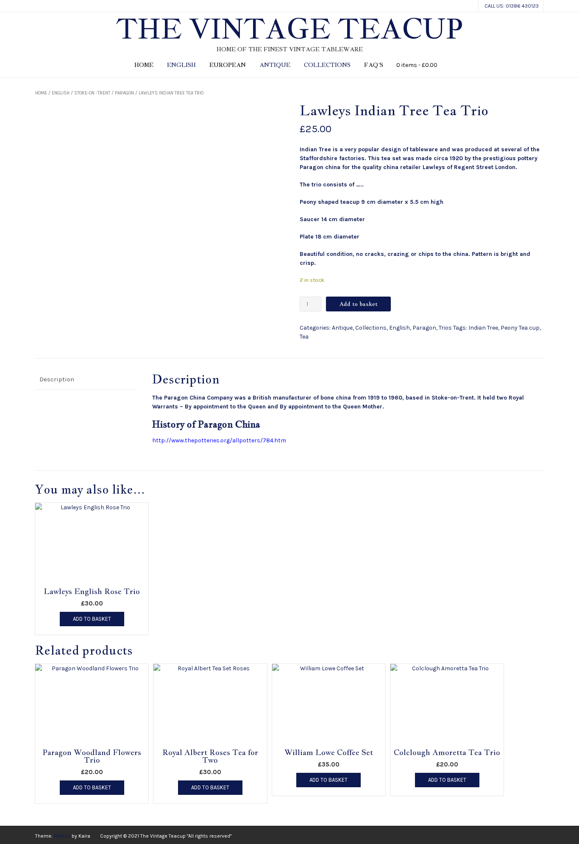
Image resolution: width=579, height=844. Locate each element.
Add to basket (358, 304)
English (181, 65)
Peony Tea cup (520, 327)
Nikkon (62, 836)
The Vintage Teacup (289, 28)
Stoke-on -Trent (92, 93)
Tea (304, 336)
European (227, 65)
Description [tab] (56, 379)
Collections (327, 65)
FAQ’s (373, 65)
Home (143, 65)
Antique (274, 65)
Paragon (124, 93)
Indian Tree (483, 327)
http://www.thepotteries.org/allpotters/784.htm (219, 440)
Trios (445, 327)
